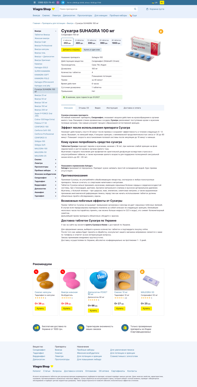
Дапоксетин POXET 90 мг (97, 293)
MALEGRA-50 (41, 152)
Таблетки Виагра (42, 34)
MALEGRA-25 (40, 156)
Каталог (37, 371)
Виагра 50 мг (41, 99)
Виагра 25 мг (41, 95)
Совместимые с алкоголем (124, 356)
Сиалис (46, 15)
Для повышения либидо (89, 359)
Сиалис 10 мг (121, 292)
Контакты (132, 371)
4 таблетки (67, 41)
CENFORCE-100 (41, 127)
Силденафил (41, 178)
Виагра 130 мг (41, 102)
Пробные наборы (118, 15)
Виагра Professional (43, 45)
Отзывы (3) (84, 108)
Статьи (46, 371)
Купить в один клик (92, 50)
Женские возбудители (45, 174)
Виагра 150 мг (41, 106)
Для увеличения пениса (122, 350)
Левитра (56, 15)
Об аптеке (104, 371)
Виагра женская (69, 292)
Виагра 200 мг (41, 110)
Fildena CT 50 (41, 123)
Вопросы (57, 371)
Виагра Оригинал (42, 60)
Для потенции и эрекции (89, 356)
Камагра (38, 64)
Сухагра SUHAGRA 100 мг (45, 90)
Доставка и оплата (132, 108)
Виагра (36, 15)
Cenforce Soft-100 (43, 130)
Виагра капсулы (42, 49)
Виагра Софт (40, 42)
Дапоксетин (69, 15)
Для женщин (101, 15)
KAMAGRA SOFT (42, 75)
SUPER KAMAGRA (42, 71)
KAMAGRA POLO (42, 78)
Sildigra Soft (40, 145)
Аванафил (39, 192)
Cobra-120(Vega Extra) (45, 119)
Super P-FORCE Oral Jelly (43, 114)
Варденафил (40, 185)
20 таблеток (104, 41)
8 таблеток (79, 41)
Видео (98, 108)
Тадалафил (40, 181)
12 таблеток (91, 41)
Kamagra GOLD (41, 67)
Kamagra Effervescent (44, 82)
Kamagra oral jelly (42, 86)
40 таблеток (116, 41)
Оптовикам (90, 371)
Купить (40, 308)
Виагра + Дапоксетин (44, 56)
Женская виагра (42, 38)
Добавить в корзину (71, 50)
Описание (68, 108)
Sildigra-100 (40, 141)
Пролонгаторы (85, 15)
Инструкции (112, 108)
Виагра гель (40, 53)
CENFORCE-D (41, 137)
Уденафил (39, 196)
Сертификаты (118, 371)
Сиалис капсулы (43, 292)
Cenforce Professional (44, 134)
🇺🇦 (153, 2)
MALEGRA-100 (41, 148)
